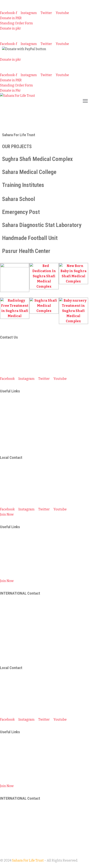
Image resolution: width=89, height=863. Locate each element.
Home (5, 122)
